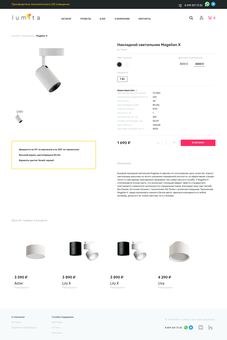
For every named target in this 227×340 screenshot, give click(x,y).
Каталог (66, 19)
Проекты (85, 19)
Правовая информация (24, 327)
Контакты (145, 19)
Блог (103, 19)
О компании (122, 19)
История (16, 322)
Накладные (28, 36)
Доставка (57, 322)
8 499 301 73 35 (193, 5)
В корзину (198, 142)
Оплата (56, 327)
